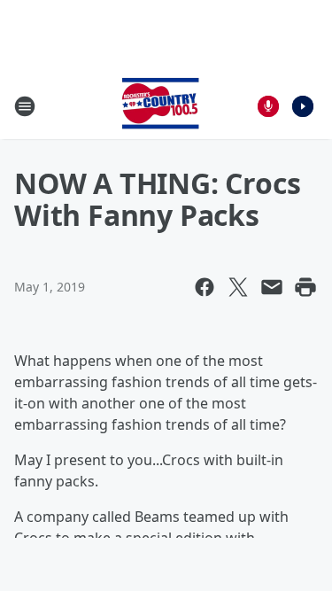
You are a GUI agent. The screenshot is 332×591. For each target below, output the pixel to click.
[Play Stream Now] (302, 106)
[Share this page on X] (238, 287)
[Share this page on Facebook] (204, 287)
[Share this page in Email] (271, 287)
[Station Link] (160, 106)
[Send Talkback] (268, 106)
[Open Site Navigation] (24, 106)
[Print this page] (305, 287)
